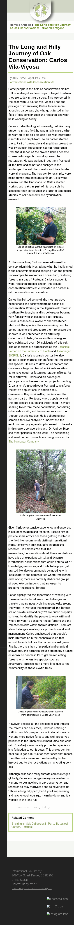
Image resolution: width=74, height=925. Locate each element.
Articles (26, 25)
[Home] (40, 10)
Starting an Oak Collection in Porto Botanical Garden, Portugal (39, 825)
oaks (36, 807)
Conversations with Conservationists (31, 82)
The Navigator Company (23, 441)
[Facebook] (57, 899)
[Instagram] (57, 914)
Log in (3, 855)
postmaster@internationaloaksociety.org (32, 888)
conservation (23, 807)
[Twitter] (57, 907)
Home (14, 25)
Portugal (46, 807)
